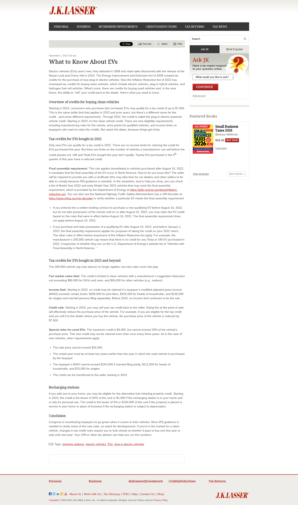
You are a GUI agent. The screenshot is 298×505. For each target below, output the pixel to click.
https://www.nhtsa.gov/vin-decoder (71, 198)
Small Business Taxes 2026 (226, 128)
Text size (147, 44)
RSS (126, 494)
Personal (61, 26)
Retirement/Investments (118, 26)
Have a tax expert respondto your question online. (210, 67)
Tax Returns (194, 26)
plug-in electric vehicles (129, 444)
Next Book (235, 174)
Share (164, 44)
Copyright (53, 500)
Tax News (219, 26)
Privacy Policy (161, 500)
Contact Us (147, 494)
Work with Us (92, 494)
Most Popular (234, 49)
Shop (160, 494)
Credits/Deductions (161, 26)
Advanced (199, 95)
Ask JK (205, 49)
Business (84, 26)
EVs (110, 444)
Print (180, 44)
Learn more (221, 148)
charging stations (73, 444)
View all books (201, 174)
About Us (75, 494)
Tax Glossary (112, 494)
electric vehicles (96, 444)
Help (134, 494)
